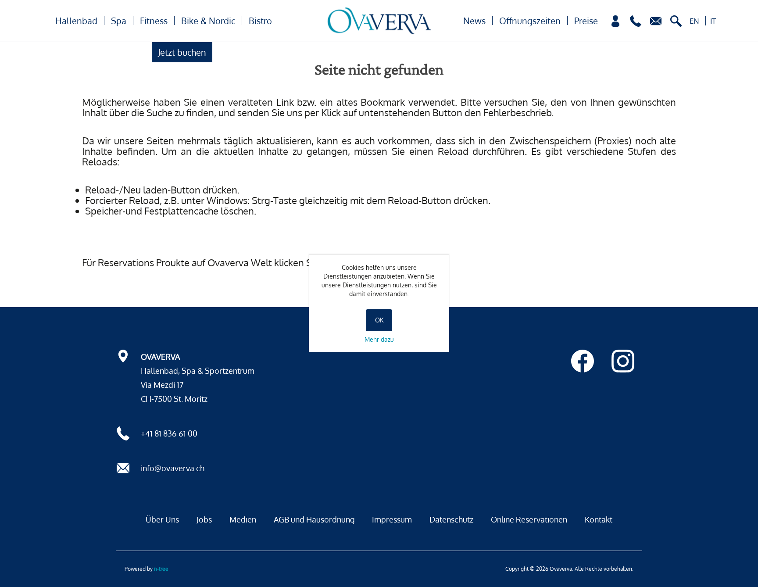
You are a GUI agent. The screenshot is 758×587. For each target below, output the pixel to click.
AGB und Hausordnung (314, 519)
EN (694, 20)
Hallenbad (76, 20)
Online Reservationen (529, 519)
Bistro (260, 20)
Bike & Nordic (208, 20)
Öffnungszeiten (530, 20)
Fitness (154, 20)
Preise (586, 20)
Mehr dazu (379, 339)
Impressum (392, 519)
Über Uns (162, 519)
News (474, 20)
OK (379, 320)
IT (713, 20)
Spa (118, 20)
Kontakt (598, 519)
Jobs (204, 519)
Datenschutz (451, 519)
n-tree (161, 569)
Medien (242, 519)
